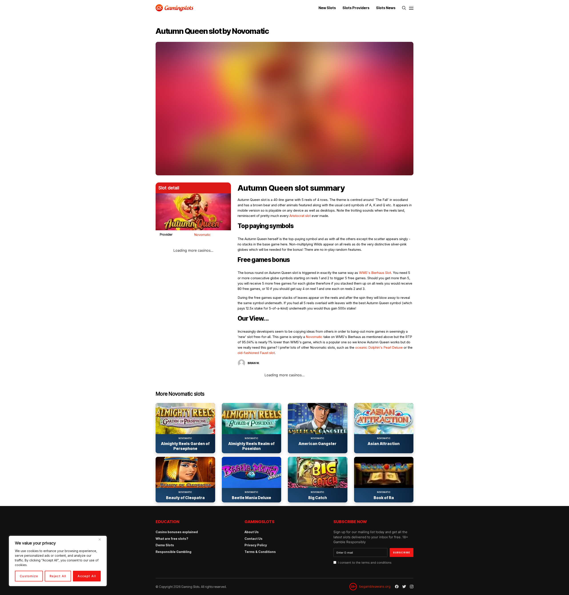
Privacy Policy (255, 545)
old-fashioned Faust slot (256, 353)
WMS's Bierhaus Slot (375, 273)
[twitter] (404, 586)
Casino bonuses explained (177, 532)
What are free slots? (172, 538)
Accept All (87, 576)
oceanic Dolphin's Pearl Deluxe (379, 347)
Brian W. (254, 363)
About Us (251, 532)
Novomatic (202, 235)
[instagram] (411, 586)
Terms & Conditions (260, 552)
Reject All (58, 576)
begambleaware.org (375, 586)
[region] (58, 561)
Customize (29, 576)
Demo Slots (165, 545)
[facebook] (397, 586)
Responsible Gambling (173, 552)
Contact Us (253, 538)
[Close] (101, 541)
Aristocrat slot (300, 216)
